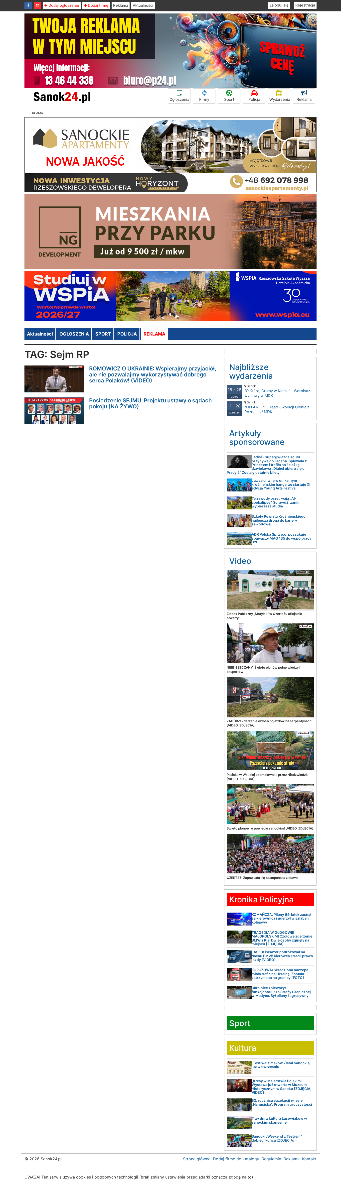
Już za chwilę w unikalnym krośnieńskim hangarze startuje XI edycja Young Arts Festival (281, 484)
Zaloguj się (279, 5)
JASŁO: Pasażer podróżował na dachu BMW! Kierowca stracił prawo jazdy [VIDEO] (282, 956)
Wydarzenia (279, 99)
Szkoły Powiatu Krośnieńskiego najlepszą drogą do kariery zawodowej (279, 520)
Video (240, 561)
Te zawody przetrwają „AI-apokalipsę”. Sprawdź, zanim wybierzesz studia (276, 502)
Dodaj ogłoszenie (63, 5)
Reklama (120, 5)
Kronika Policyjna (261, 899)
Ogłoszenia (179, 99)
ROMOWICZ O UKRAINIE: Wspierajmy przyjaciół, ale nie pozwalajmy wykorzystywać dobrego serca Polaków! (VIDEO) (152, 374)
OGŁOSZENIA (74, 334)
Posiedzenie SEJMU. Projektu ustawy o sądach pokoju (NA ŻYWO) (150, 403)
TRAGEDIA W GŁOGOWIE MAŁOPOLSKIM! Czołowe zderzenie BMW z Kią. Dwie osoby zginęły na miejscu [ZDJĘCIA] (282, 938)
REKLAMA (154, 334)
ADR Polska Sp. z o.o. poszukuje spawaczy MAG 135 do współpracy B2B (281, 538)
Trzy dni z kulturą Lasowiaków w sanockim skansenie (279, 1120)
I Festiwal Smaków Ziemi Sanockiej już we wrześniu (281, 1065)
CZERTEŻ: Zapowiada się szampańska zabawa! (263, 878)
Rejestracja (305, 5)
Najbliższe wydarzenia (251, 371)
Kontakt (309, 1158)
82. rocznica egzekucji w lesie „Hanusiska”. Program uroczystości (282, 1102)
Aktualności (143, 5)
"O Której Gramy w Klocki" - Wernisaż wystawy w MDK (277, 391)
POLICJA (127, 334)
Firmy (204, 99)
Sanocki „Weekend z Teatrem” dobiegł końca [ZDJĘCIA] (277, 1138)
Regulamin (271, 1158)
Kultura (242, 1048)
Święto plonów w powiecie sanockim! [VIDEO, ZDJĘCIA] (270, 828)
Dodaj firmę (97, 5)
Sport (229, 99)
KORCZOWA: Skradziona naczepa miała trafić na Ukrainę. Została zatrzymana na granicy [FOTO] (280, 974)
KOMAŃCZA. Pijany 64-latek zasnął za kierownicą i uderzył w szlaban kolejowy (281, 918)
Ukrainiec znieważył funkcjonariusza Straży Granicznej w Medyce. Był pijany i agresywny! (281, 992)
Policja (254, 99)
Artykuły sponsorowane (257, 437)
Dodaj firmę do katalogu (236, 1158)
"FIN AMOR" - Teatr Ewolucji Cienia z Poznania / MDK (276, 407)
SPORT (103, 334)
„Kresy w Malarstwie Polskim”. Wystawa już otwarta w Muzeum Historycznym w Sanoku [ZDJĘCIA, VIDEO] (281, 1086)
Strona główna (196, 1158)
